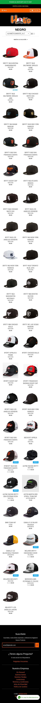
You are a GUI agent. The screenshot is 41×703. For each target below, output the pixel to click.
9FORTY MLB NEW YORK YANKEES (30, 410)
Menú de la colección (20, 39)
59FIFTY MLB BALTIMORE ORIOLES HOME (30, 65)
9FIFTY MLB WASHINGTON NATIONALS (10, 296)
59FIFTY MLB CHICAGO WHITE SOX (30, 94)
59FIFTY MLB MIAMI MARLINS (10, 125)
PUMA (10, 524)
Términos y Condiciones (20, 682)
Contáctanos (20, 679)
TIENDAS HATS (22, 694)
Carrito (35, 10)
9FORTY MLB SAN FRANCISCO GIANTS (10, 438)
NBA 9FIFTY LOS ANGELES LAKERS (10, 608)
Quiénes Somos (20, 675)
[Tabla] (32, 33)
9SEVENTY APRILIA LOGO (30, 438)
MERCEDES (30, 583)
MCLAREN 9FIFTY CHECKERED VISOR (30, 552)
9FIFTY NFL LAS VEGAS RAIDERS (30, 325)
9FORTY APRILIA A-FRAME (10, 354)
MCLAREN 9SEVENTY (10, 579)
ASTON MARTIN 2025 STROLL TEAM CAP (30, 495)
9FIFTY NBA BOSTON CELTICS (31, 295)
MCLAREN (30, 555)
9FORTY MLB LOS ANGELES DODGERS (10, 410)
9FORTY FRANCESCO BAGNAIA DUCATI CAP (30, 382)
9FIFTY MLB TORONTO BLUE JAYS (30, 266)
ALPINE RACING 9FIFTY (30, 466)
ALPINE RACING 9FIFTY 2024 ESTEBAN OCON (10, 495)
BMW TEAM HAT (10, 522)
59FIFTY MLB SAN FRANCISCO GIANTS (10, 153)
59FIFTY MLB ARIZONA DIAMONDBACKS (10, 64)
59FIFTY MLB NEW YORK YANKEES (30, 125)
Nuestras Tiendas (20, 677)
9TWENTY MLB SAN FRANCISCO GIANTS (10, 467)
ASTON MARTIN (30, 498)
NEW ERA (10, 67)
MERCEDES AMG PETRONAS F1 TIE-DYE (30, 580)
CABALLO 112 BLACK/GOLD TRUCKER (10, 552)
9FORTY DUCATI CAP (11, 381)
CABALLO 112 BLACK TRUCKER (30, 523)
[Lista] (34, 33)
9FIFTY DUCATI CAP (10, 181)
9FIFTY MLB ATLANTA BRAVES (30, 182)
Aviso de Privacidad (20, 684)
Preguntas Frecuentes (20, 661)
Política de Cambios (20, 687)
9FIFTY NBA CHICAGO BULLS (10, 325)
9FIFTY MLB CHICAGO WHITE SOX (10, 210)
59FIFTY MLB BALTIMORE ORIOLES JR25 (10, 95)
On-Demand (21, 672)
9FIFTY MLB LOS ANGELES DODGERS (30, 210)
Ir (37, 645)
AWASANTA (30, 526)
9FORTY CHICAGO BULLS (30, 353)
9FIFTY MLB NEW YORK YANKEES (30, 238)
